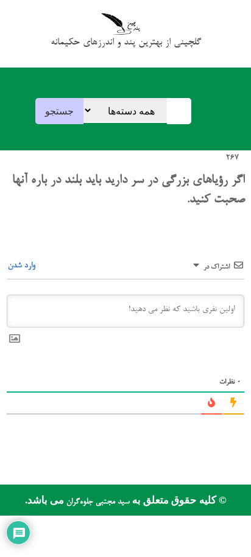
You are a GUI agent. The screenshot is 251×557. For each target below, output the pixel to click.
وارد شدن (23, 265)
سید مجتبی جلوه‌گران (97, 501)
